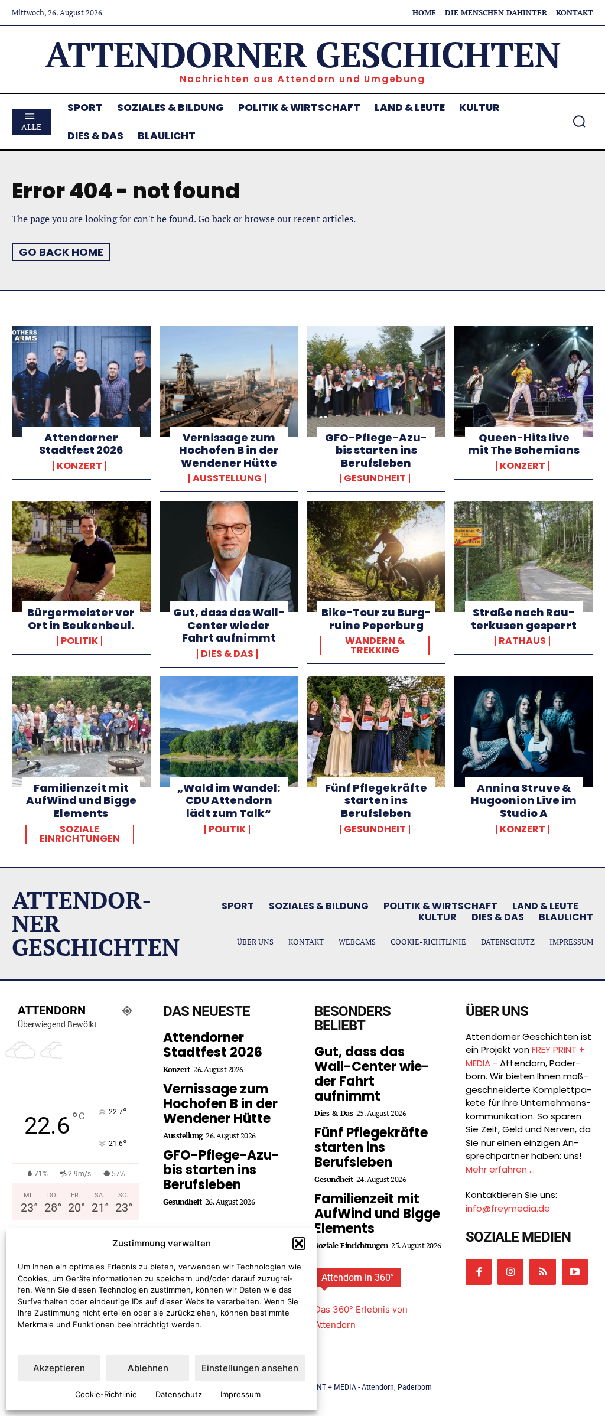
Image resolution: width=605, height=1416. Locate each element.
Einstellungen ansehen (249, 1367)
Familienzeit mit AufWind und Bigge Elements (81, 800)
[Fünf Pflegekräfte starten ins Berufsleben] (376, 731)
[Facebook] (479, 1272)
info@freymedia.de (508, 1208)
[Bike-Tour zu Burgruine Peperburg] (376, 556)
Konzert (79, 466)
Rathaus (522, 641)
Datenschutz (178, 1394)
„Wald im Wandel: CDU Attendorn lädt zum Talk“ (228, 800)
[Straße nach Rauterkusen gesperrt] (523, 556)
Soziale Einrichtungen (80, 834)
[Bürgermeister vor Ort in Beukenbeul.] (81, 556)
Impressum (240, 1394)
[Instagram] (510, 1272)
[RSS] (542, 1272)
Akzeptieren (59, 1367)
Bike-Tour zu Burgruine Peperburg (376, 619)
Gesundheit (375, 478)
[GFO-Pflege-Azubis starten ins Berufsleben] (376, 381)
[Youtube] (575, 1272)
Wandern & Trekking (375, 645)
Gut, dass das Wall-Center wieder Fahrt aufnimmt (229, 625)
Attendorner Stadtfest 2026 (81, 444)
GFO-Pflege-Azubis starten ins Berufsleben (376, 450)
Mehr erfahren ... (500, 1169)
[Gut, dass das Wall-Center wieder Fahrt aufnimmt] (229, 556)
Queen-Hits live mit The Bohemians (524, 444)
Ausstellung (227, 478)
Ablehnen (148, 1367)
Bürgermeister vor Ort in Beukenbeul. (81, 619)
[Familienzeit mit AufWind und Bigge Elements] (81, 731)
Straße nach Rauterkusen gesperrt (524, 619)
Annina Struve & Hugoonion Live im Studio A (524, 800)
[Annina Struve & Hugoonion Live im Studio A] (523, 731)
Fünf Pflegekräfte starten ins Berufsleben (376, 800)
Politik (79, 641)
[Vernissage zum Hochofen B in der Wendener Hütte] (229, 381)
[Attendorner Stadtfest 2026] (81, 381)
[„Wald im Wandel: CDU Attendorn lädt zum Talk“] (229, 731)
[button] (299, 1243)
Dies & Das (227, 654)
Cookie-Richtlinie (106, 1394)
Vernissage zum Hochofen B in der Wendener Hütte (229, 450)
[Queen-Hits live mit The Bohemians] (523, 381)
